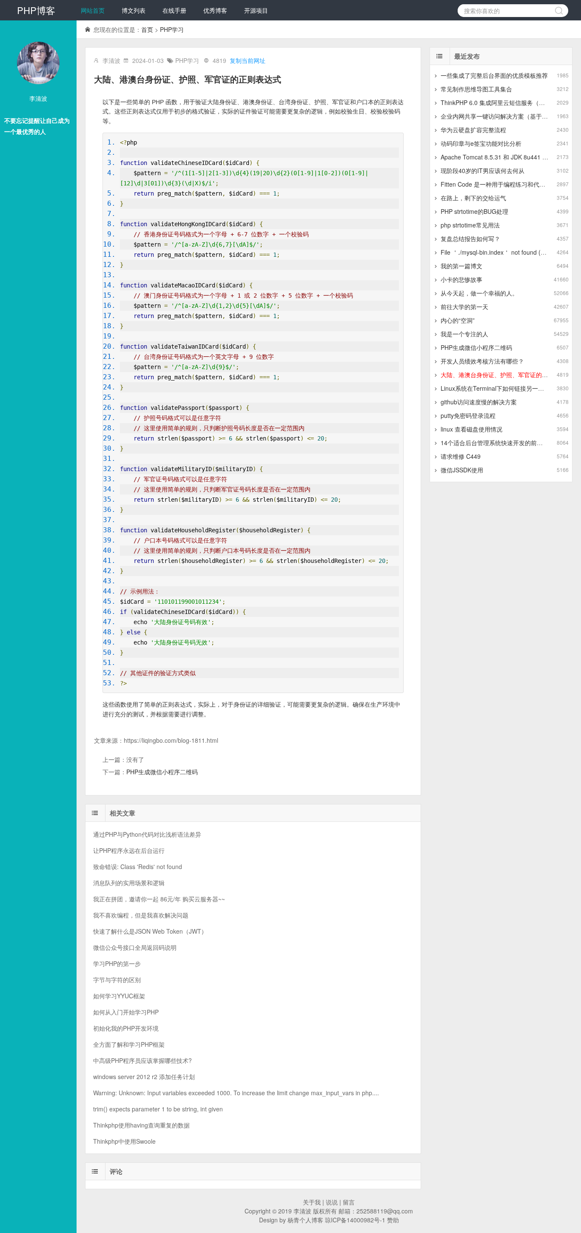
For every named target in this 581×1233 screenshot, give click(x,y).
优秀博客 (215, 10)
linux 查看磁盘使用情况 (471, 429)
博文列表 (133, 10)
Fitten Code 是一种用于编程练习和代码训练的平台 (508, 184)
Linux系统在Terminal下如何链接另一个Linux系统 (505, 388)
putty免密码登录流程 (468, 415)
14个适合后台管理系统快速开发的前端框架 (498, 442)
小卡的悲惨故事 (461, 279)
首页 (147, 29)
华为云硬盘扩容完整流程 (473, 129)
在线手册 (174, 10)
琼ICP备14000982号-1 (355, 1220)
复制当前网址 (247, 60)
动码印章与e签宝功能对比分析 (481, 143)
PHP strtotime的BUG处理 (474, 211)
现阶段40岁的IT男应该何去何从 (482, 170)
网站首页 (93, 10)
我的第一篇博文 (461, 265)
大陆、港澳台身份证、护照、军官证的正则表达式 (506, 374)
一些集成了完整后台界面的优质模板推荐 (494, 75)
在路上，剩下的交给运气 (473, 197)
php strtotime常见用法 (470, 225)
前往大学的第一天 (464, 306)
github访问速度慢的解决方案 (479, 402)
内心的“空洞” (458, 320)
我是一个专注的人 (464, 334)
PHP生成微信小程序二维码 (162, 771)
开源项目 (256, 10)
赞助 (393, 1220)
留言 (349, 1202)
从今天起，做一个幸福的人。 (479, 293)
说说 (332, 1202)
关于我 (312, 1202)
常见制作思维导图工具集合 (476, 89)
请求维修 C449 (461, 456)
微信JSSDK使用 (462, 470)
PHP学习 (172, 29)
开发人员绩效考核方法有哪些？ (482, 361)
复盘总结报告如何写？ (470, 238)
